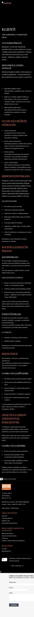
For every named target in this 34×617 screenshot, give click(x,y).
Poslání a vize (6, 520)
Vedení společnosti (7, 518)
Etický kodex (15, 508)
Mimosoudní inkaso (7, 533)
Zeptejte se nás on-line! (9, 479)
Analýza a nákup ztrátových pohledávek (13, 540)
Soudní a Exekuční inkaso (9, 536)
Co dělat (4, 548)
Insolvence (5, 538)
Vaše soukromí (6, 508)
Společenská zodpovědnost (9, 523)
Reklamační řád (6, 551)
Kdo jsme (4, 516)
